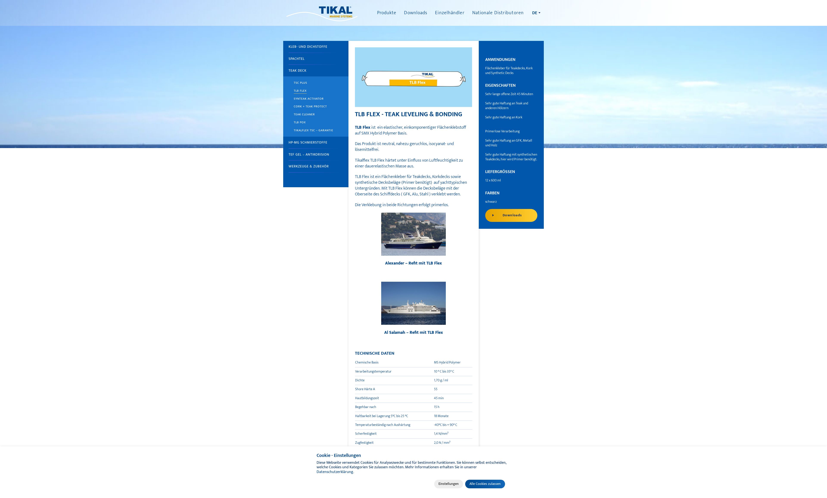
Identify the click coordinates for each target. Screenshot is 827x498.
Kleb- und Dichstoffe (308, 47)
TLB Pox (300, 122)
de (534, 13)
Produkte (386, 13)
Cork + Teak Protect (310, 106)
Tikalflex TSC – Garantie (313, 130)
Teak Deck (297, 71)
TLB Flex (300, 90)
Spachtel (297, 59)
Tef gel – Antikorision (309, 155)
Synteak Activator (309, 98)
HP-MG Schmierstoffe (308, 142)
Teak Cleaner (304, 114)
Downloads (415, 13)
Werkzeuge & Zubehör (309, 166)
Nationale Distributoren (498, 13)
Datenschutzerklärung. (335, 472)
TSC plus (300, 82)
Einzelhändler (449, 13)
